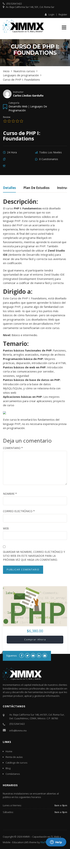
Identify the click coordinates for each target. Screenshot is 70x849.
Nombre (10, 493)
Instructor (18, 91)
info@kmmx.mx (18, 730)
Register (63, 14)
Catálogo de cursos (16, 762)
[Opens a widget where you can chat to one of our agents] (56, 842)
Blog (8, 768)
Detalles (9, 188)
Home (9, 751)
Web (6, 528)
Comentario (13, 448)
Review (6, 116)
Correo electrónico (19, 511)
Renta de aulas (14, 757)
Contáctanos (13, 774)
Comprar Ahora (35, 639)
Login (51, 14)
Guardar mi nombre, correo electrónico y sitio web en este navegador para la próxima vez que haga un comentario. (34, 555)
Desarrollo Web (18, 106)
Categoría (14, 102)
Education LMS (20, 842)
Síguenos (11, 655)
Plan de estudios (36, 188)
